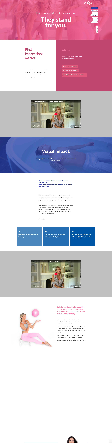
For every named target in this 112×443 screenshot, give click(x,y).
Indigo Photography (91, 3)
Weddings (94, 10)
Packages (94, 8)
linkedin (97, 31)
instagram (97, 28)
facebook (97, 27)
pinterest (97, 30)
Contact (95, 22)
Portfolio (94, 15)
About (95, 17)
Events (95, 12)
